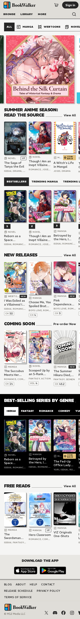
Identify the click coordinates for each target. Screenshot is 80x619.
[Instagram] (72, 612)
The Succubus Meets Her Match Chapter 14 (15, 373)
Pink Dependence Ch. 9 (62, 302)
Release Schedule (18, 591)
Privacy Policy (48, 591)
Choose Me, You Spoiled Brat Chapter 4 (40, 304)
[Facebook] (63, 612)
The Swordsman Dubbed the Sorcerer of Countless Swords (12, 536)
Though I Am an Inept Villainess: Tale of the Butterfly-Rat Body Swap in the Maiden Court (40, 163)
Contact (48, 584)
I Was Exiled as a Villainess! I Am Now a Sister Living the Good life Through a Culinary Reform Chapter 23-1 (14, 302)
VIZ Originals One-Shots (63, 534)
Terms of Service (18, 597)
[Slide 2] (40, 69)
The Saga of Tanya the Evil (14, 165)
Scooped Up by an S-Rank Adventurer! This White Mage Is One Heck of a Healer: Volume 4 (39, 372)
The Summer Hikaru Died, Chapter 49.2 (63, 373)
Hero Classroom (40, 535)
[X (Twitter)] (46, 612)
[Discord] (55, 612)
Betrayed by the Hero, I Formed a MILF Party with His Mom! (64, 237)
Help (33, 584)
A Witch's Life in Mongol (64, 165)
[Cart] (56, 5)
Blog (8, 584)
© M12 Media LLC (14, 614)
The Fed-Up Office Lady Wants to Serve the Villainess (65, 463)
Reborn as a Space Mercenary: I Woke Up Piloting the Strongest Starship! (12, 238)
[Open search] (74, 14)
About (21, 584)
